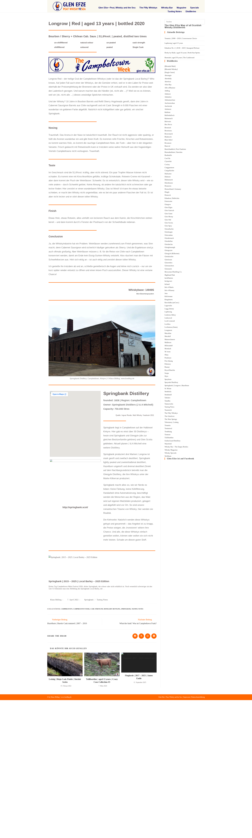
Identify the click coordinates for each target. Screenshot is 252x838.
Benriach (168, 128)
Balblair (167, 112)
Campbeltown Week (81, 609)
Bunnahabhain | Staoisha (173, 152)
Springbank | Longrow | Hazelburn (177, 385)
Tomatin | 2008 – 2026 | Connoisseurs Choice (181, 38)
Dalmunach (169, 180)
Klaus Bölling (56, 600)
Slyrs (166, 376)
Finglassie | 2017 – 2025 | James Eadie (139, 676)
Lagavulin (168, 306)
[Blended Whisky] (171, 69)
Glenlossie (168, 260)
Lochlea (167, 324)
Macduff (168, 336)
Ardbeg (167, 91)
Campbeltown (66, 609)
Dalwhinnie (169, 183)
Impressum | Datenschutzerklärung (194, 697)
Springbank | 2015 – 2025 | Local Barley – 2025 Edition (79, 581)
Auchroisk (168, 106)
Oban (166, 355)
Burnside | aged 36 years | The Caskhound (179, 58)
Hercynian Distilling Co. (173, 272)
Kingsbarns (169, 300)
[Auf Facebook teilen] (135, 636)
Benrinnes (168, 131)
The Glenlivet (169, 416)
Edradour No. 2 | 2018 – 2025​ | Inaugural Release (182, 48)
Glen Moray (169, 217)
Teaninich (168, 410)
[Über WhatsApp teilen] (147, 636)
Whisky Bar (167, 8)
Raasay (167, 367)
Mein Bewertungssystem (145, 294)
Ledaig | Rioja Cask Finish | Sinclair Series (65, 680)
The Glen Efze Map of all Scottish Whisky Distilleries (183, 26)
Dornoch (168, 195)
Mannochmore (170, 339)
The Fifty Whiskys (148, 8)
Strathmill (168, 395)
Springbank (89, 600)
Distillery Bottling (112, 609)
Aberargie (168, 75)
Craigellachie (169, 171)
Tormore (167, 435)
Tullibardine (169, 438)
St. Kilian (168, 388)
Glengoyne (168, 250)
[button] (181, 3)
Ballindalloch (169, 115)
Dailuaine (168, 174)
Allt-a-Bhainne (170, 88)
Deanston (168, 186)
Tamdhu (167, 401)
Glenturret (168, 269)
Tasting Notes (175, 11)
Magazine (181, 8)
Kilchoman (168, 296)
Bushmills (168, 155)
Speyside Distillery (171, 382)
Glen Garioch (169, 210)
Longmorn (168, 330)
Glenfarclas (169, 244)
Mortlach (168, 349)
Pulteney (168, 364)
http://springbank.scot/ (75, 507)
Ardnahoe (168, 97)
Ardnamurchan (170, 100)
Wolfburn (168, 456)
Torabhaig (168, 432)
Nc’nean (167, 352)
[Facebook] (190, 3)
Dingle (167, 192)
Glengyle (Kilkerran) (172, 253)
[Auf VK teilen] (154, 636)
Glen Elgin (168, 207)
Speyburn (168, 379)
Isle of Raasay (169, 290)
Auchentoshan (170, 103)
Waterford (168, 444)
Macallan (168, 333)
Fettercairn (168, 201)
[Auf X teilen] (141, 636)
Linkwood (168, 318)
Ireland (167, 284)
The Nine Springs (171, 419)
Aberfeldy (168, 79)
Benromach (169, 134)
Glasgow (168, 204)
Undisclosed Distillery (172, 441)
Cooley (167, 164)
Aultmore (168, 109)
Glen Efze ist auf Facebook (180, 458)
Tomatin (167, 425)
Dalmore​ (168, 177)
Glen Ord (168, 220)
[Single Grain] (170, 72)
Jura (166, 293)
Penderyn (168, 358)
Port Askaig (169, 361)
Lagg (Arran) (169, 309)
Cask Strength (96, 609)
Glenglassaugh (170, 247)
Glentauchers (169, 266)
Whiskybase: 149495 (141, 289)
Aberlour (168, 82)
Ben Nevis (168, 124)
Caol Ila (167, 158)
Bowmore (168, 143)
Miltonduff (168, 346)
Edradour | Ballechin (172, 198)
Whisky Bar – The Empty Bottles (176, 447)
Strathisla (168, 391)
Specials (194, 8)
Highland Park (170, 275)
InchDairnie (169, 278)
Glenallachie (169, 229)
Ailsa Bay (168, 85)
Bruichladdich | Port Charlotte (175, 149)
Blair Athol (168, 140)
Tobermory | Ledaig (171, 422)
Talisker (167, 398)
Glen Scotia (169, 223)
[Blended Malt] (170, 66)
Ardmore (168, 94)
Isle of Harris (169, 287)
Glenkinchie (169, 256)
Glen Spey (168, 226)
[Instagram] (197, 3)
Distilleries (191, 11)
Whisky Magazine (171, 450)
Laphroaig (168, 312)
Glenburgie (169, 232)
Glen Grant (168, 214)
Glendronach (169, 238)
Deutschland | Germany (173, 189)
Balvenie (168, 121)
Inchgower (168, 281)
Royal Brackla (170, 370)
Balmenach (169, 118)
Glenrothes (168, 263)
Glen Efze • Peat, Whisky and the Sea (116, 8)
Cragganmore (169, 167)
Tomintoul (168, 428)
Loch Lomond (170, 321)
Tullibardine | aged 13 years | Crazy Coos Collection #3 (102, 680)
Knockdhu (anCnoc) (172, 303)
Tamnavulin (169, 404)
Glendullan (169, 241)
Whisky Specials (170, 453)
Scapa (167, 373)
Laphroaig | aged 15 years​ (174, 43)
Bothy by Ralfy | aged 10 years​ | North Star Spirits (182, 53)
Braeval (167, 146)
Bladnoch (168, 137)
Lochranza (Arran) (171, 327)
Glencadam (169, 235)
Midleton (168, 342)
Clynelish (168, 161)
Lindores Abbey (170, 315)
